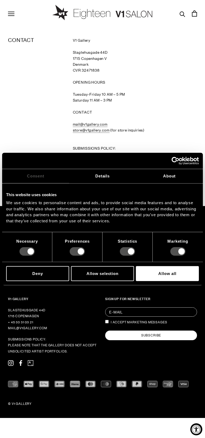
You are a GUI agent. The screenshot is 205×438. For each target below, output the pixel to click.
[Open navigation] (11, 13)
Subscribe (151, 335)
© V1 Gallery (20, 404)
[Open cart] (194, 13)
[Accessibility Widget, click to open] (196, 429)
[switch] (77, 251)
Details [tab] (102, 175)
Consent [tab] (35, 175)
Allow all (167, 273)
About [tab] (169, 175)
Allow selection (102, 273)
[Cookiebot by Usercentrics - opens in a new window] (175, 161)
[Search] (182, 13)
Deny (37, 273)
